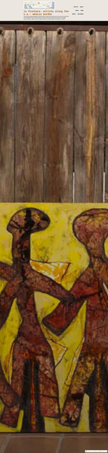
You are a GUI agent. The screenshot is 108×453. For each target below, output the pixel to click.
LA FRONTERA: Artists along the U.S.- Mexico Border (46, 12)
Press (77, 10)
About (81, 6)
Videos (74, 14)
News (82, 10)
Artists (76, 6)
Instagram (80, 14)
